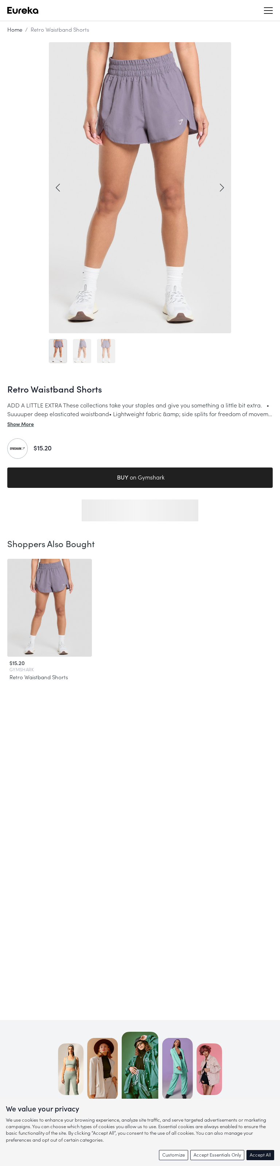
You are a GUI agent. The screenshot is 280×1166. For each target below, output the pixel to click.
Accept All (260, 1155)
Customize (173, 1155)
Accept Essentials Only (217, 1155)
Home (14, 30)
